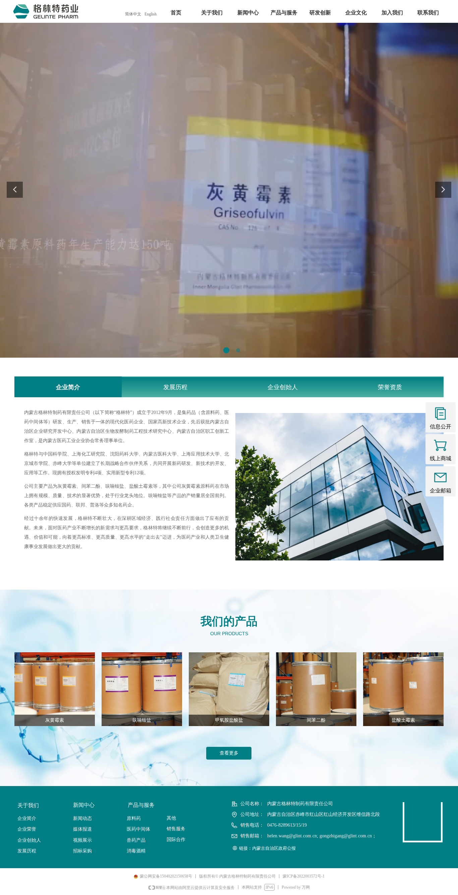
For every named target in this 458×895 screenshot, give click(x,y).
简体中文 (133, 14)
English (151, 14)
